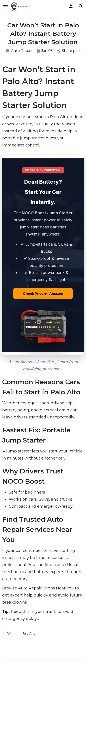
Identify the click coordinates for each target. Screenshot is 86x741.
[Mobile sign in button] (71, 6)
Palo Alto (29, 633)
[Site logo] (21, 6)
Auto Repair (21, 51)
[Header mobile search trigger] (81, 6)
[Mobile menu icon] (5, 6)
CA (9, 633)
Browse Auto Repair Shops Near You (38, 588)
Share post (71, 51)
